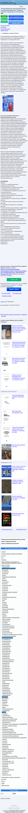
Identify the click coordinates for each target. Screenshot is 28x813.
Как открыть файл (5, 25)
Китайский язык (6, 683)
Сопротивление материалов (9, 636)
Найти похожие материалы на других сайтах (16, 22)
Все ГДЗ (3, 555)
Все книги (3, 779)
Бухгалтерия (5, 705)
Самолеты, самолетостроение (9, 725)
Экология (4, 615)
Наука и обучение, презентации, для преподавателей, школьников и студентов (11, 562)
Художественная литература (9, 597)
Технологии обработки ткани (9, 732)
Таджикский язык (6, 695)
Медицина (4, 754)
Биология (4, 580)
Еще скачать (4, 19)
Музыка (4, 614)
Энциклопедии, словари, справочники (10, 777)
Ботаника (4, 595)
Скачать (4, 16)
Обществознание (6, 619)
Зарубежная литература (8, 626)
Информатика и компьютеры (9, 576)
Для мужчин (5, 764)
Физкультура (5, 612)
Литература (5, 573)
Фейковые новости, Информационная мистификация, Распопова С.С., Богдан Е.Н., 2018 (18, 377)
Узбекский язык (6, 656)
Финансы (4, 703)
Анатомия (4, 593)
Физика (4, 575)
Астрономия (5, 610)
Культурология (5, 629)
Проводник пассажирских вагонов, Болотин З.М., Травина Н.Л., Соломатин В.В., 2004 (18, 430)
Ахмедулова (24, 314)
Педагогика (5, 590)
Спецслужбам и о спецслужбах (9, 756)
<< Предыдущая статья (6, 529)
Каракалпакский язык (7, 693)
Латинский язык (6, 648)
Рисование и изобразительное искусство (12, 634)
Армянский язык (6, 653)
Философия (5, 607)
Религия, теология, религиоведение (11, 617)
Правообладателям (6, 296)
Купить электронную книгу (16, 19)
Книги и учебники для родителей (10, 543)
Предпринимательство (7, 708)
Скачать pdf (14, 279)
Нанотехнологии (6, 722)
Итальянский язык (6, 646)
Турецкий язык (5, 664)
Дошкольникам (6, 566)
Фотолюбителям (6, 715)
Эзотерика (4, 713)
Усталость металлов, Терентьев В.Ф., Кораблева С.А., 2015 (18, 498)
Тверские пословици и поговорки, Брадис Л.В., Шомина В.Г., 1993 (18, 482)
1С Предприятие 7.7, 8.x (8, 761)
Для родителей (6, 631)
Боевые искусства (6, 774)
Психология (5, 605)
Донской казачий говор (7, 680)
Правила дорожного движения (9, 592)
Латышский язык (6, 670)
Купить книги (14, 289)
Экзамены (3, 559)
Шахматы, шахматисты (7, 751)
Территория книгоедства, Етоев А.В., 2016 (18, 514)
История (4, 602)
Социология (5, 588)
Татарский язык (6, 654)
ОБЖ (3, 600)
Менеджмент (5, 698)
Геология (4, 739)
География (5, 622)
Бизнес (4, 707)
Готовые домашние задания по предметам (11, 553)
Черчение (4, 604)
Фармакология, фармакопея (9, 720)
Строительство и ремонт (8, 730)
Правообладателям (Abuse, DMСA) (5, 29)
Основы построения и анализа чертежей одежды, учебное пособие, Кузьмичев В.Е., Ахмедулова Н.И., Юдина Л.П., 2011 (19, 328)
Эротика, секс (5, 768)
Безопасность (5, 771)
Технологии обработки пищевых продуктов (12, 734)
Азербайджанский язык (8, 661)
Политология (5, 582)
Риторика (4, 598)
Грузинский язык (6, 688)
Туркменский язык (6, 691)
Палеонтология (6, 620)
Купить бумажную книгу (16, 16)
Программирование (7, 752)
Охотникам (5, 727)
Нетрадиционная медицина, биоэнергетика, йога (14, 757)
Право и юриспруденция (8, 609)
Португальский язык (7, 673)
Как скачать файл (6, 293)
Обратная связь (5, 785)
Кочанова (3, 316)
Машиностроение (6, 744)
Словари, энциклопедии (8, 769)
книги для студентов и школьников (11, 314)
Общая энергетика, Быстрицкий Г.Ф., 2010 (17, 412)
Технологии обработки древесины (10, 735)
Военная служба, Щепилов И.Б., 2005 (18, 445)
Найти (2, 783)
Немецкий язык (6, 644)
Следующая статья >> (21, 529)
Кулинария (4, 773)
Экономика (5, 702)
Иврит (3, 681)
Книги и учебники (5, 565)
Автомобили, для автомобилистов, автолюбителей (14, 724)
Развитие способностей (8, 749)
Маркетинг (4, 700)
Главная (3, 551)
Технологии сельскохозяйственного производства (14, 737)
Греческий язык (6, 668)
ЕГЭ (2, 557)
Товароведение (6, 710)
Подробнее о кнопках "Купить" (11, 33)
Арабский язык (5, 663)
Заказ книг (4, 741)
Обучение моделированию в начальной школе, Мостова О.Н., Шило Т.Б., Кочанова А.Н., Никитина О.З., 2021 (19, 344)
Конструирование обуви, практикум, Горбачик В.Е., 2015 (18, 397)
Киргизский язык (6, 690)
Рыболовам (5, 766)
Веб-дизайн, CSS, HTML (8, 763)
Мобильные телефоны (7, 729)
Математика (5, 570)
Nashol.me (5, 810)
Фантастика (5, 759)
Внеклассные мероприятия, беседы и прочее (13, 539)
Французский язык (6, 641)
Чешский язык (5, 675)
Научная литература (7, 632)
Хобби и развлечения (7, 717)
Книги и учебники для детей (8, 541)
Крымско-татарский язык (8, 659)
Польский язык (5, 671)
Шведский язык (6, 676)
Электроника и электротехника (9, 719)
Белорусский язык (6, 651)
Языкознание (5, 686)
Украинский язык (6, 649)
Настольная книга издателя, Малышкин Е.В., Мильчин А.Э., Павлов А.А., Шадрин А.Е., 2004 (19, 360)
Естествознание (6, 624)
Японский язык (6, 678)
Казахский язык (6, 666)
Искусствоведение (6, 585)
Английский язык (6, 639)
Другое (3, 781)
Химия (3, 578)
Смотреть (4, 21)
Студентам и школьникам (8, 627)
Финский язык (5, 685)
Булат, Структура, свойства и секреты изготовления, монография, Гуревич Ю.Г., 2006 (19, 468)
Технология (5, 587)
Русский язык (5, 571)
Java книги (4, 742)
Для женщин (5, 746)
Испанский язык (6, 642)
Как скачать (3, 27)
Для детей (4, 583)
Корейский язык (6, 658)
